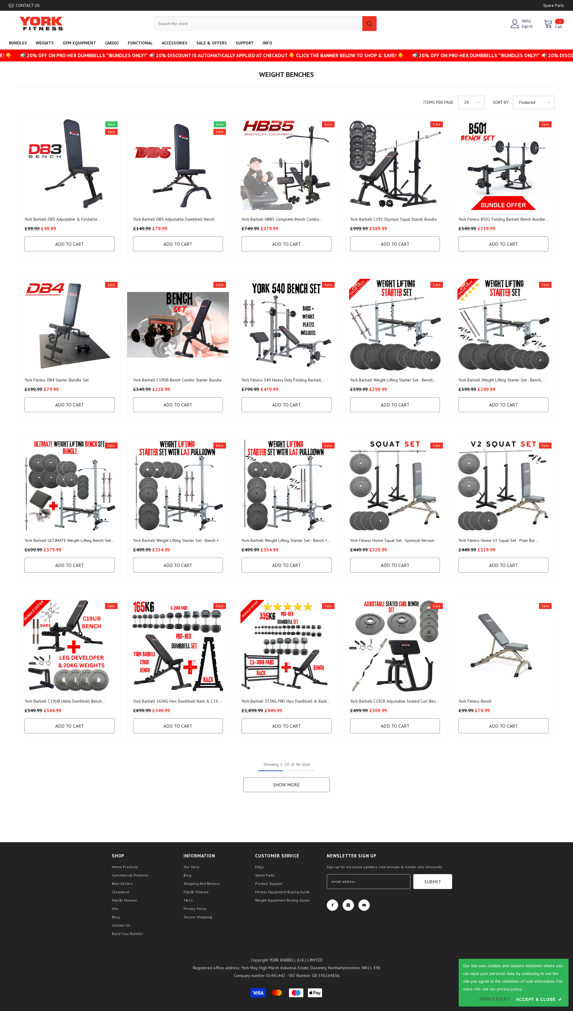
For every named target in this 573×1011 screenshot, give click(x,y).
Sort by (501, 102)
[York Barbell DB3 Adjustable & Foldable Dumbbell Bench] (70, 164)
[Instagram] (348, 905)
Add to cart (69, 244)
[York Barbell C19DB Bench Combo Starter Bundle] (178, 324)
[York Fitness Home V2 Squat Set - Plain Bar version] (503, 485)
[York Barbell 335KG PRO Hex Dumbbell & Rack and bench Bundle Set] (286, 646)
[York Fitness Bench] (503, 646)
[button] (471, 102)
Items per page (438, 102)
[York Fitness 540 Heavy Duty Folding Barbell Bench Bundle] (286, 324)
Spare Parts (553, 5)
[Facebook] (332, 905)
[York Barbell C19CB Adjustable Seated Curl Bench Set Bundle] (395, 646)
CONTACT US (28, 5)
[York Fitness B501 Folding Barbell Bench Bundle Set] (503, 164)
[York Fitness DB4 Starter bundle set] (70, 324)
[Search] (265, 23)
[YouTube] (364, 905)
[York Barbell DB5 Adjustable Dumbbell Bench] (178, 164)
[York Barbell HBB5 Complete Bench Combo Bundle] (286, 164)
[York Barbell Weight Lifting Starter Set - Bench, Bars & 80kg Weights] (395, 324)
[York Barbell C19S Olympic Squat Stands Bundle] (395, 164)
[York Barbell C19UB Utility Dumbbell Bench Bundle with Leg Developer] (70, 646)
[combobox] (257, 23)
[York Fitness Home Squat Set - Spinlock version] (395, 485)
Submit (432, 882)
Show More (286, 785)
